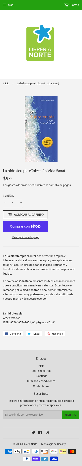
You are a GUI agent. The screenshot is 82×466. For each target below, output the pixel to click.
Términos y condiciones (41, 381)
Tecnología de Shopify (53, 443)
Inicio (6, 83)
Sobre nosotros (41, 370)
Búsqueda (41, 376)
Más (10, 5)
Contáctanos (41, 386)
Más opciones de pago (25, 237)
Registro (70, 414)
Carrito (74, 5)
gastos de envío (17, 185)
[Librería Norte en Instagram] (47, 433)
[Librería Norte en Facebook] (40, 433)
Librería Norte (29, 443)
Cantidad (8, 195)
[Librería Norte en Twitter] (33, 433)
